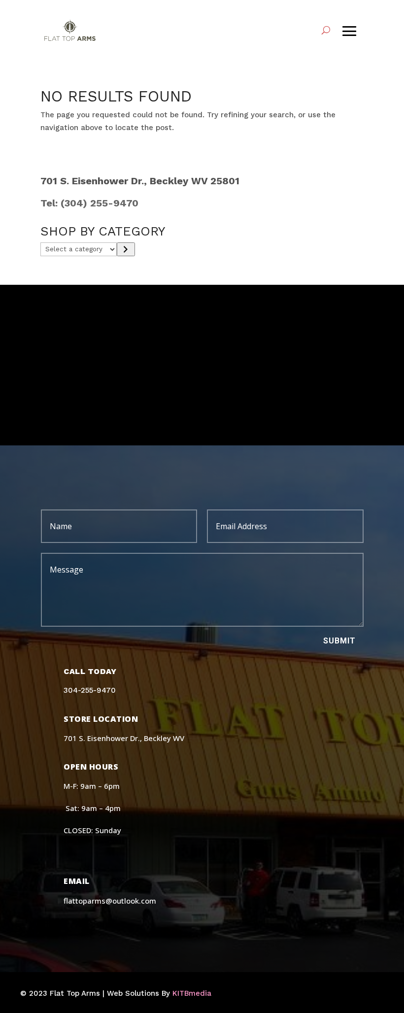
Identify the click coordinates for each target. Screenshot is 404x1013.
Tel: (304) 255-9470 (89, 203)
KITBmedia (191, 993)
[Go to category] (126, 249)
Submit (339, 640)
